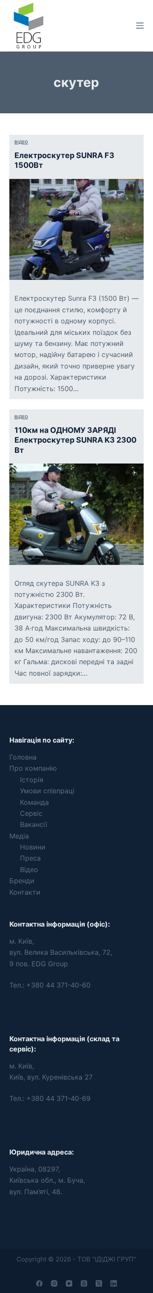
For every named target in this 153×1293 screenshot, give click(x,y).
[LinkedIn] (113, 1283)
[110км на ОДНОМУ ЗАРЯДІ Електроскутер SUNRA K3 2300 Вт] (76, 514)
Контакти (24, 892)
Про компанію (33, 768)
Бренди (21, 880)
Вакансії (33, 824)
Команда (34, 802)
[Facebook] (39, 1283)
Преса (30, 858)
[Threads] (84, 1283)
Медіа (19, 836)
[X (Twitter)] (99, 1283)
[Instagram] (54, 1283)
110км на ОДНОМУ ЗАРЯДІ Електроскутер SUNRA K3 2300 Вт (75, 440)
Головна (23, 757)
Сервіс (31, 813)
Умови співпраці (47, 790)
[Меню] (140, 25)
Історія (31, 779)
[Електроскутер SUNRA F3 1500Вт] (76, 229)
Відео (21, 141)
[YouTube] (69, 1283)
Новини (32, 847)
